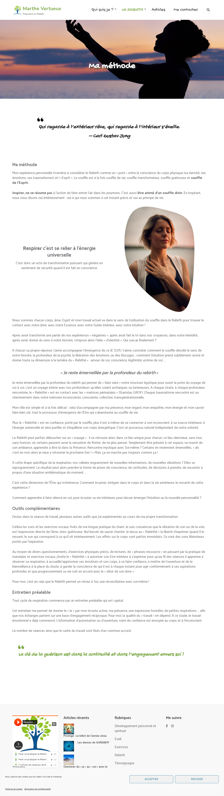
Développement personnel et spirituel (135, 728)
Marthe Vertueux (42, 8)
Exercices (121, 747)
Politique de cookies (14, 789)
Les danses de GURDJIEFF (93, 742)
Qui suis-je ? (102, 10)
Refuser (197, 779)
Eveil (118, 739)
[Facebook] (167, 726)
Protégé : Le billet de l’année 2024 (85, 736)
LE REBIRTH (132, 10)
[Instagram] (172, 726)
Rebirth (120, 755)
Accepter (151, 779)
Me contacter (186, 10)
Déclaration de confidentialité (37, 789)
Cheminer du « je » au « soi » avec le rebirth (85, 768)
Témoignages (124, 763)
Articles (158, 10)
